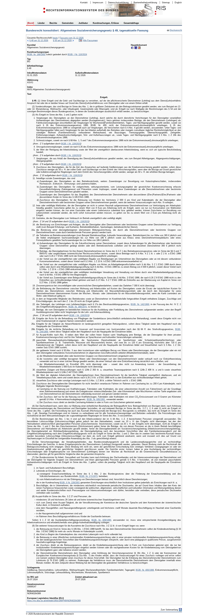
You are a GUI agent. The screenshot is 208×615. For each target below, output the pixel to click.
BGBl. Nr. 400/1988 (145, 570)
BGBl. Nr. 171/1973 (88, 476)
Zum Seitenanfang (169, 609)
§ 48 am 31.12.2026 (38, 40)
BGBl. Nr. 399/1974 (77, 307)
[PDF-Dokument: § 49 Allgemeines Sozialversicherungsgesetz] (139, 47)
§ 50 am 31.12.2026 (62, 40)
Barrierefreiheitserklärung (144, 2)
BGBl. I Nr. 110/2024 (77, 54)
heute (55, 38)
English (178, 2)
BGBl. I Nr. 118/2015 (71, 143)
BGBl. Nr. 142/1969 (140, 304)
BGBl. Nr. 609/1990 (101, 520)
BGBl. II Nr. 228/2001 (70, 482)
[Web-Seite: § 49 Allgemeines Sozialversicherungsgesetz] (132, 47)
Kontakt (83, 2)
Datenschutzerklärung (117, 2)
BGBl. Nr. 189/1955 (36, 54)
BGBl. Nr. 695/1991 (96, 399)
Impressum (97, 2)
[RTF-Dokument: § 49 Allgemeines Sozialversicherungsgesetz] (135, 47)
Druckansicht (174, 30)
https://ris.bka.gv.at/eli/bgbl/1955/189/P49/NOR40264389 (54, 600)
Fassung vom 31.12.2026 (72, 38)
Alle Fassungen (90, 40)
